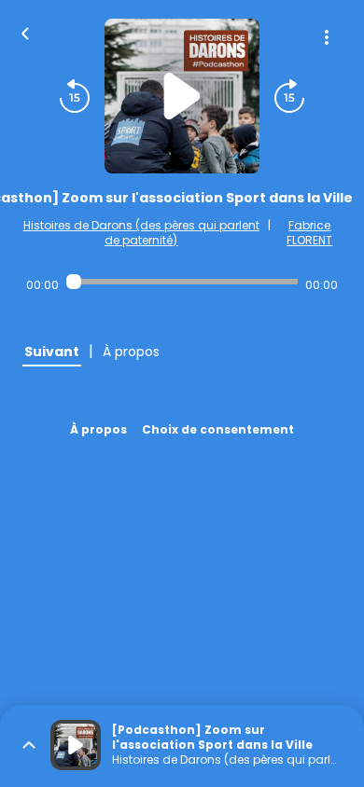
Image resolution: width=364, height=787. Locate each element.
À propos (98, 429)
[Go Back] (25, 31)
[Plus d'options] (326, 37)
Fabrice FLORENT (309, 232)
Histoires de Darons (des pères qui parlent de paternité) (141, 232)
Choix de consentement (218, 429)
